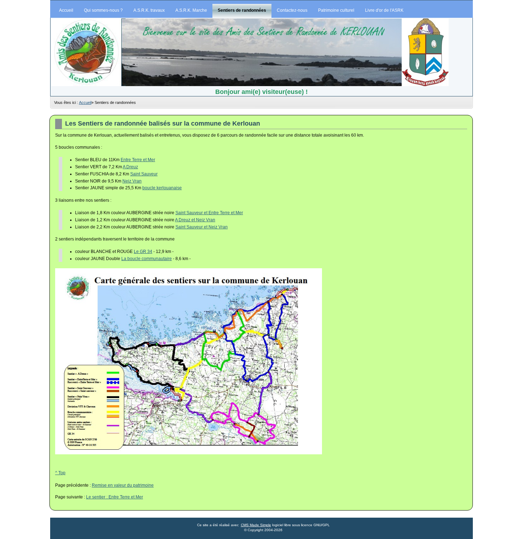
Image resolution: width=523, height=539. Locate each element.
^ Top (60, 472)
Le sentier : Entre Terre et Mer (114, 497)
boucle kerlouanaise (162, 187)
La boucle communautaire (146, 258)
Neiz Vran (132, 181)
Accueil (85, 102)
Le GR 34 (143, 251)
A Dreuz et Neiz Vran (195, 219)
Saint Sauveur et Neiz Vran (201, 226)
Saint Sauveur (144, 173)
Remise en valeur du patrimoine (123, 485)
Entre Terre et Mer (138, 159)
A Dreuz (130, 166)
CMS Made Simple (256, 525)
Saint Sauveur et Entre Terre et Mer (209, 212)
